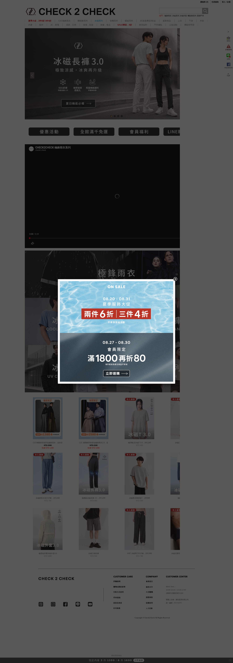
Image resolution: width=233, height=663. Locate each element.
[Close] (175, 279)
